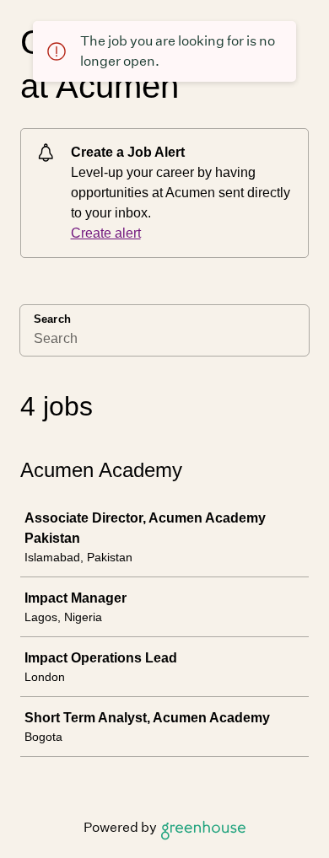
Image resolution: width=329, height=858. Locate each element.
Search (52, 319)
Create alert (106, 233)
